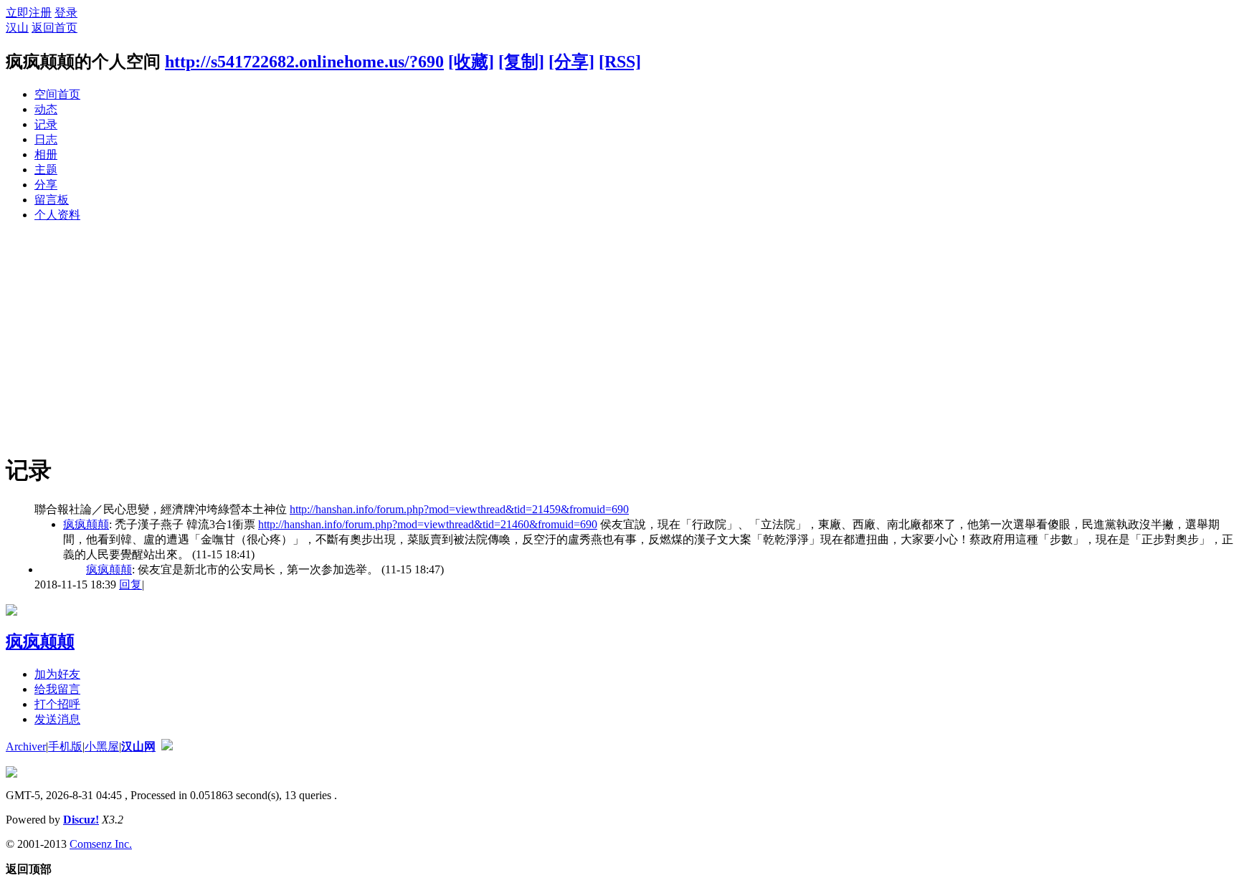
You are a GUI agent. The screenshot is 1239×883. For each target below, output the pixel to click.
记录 (45, 124)
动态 (45, 109)
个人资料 (57, 215)
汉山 (17, 28)
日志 (45, 139)
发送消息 (57, 719)
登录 (65, 12)
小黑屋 (102, 746)
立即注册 (29, 12)
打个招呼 (57, 704)
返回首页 (54, 28)
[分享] (571, 61)
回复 (130, 584)
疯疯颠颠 (86, 524)
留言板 (51, 200)
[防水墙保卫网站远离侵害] (167, 746)
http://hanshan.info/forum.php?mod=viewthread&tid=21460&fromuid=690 (427, 524)
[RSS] (620, 61)
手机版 (65, 746)
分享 (45, 184)
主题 (45, 169)
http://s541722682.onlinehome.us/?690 (304, 61)
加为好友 (57, 674)
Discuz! (81, 819)
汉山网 (138, 746)
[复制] (521, 61)
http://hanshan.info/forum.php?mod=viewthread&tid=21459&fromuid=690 (459, 509)
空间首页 (57, 94)
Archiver (26, 746)
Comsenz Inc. (101, 844)
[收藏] (471, 61)
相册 (45, 154)
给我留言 (57, 689)
